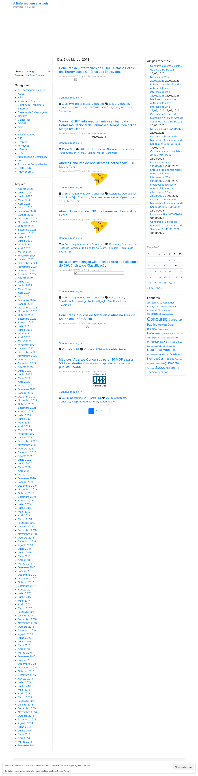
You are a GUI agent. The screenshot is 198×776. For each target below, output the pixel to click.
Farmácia (113, 247)
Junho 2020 (25, 463)
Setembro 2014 (27, 719)
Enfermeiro (127, 107)
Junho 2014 (25, 730)
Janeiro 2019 (25, 526)
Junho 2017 (24, 597)
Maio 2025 (24, 244)
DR (19, 130)
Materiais (111, 349)
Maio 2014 (24, 734)
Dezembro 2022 (27, 352)
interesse (170, 342)
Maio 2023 (24, 333)
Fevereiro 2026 (27, 211)
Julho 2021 (24, 415)
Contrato (162, 325)
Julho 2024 (24, 281)
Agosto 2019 (25, 500)
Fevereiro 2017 (26, 611)
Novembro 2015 (27, 667)
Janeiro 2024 (26, 303)
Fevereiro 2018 (26, 567)
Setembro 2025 (27, 229)
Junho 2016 (25, 641)
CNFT (90, 149)
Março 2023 (25, 340)
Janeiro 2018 (25, 571)
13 (154, 271)
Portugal (150, 363)
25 (180, 277)
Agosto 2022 (25, 366)
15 (165, 271)
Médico (87, 401)
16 (170, 271)
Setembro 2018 (27, 541)
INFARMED (80, 152)
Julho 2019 (24, 504)
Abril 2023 (24, 337)
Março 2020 (25, 474)
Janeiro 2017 (25, 615)
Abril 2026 (24, 203)
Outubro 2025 (26, 225)
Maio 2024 (24, 289)
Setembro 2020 (27, 452)
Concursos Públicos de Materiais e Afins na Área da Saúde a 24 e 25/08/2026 (166, 140)
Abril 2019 (24, 515)
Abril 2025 (24, 248)
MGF (95, 401)
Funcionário (152, 338)
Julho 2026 (24, 192)
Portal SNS (24, 167)
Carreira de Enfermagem (32, 112)
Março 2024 (25, 296)
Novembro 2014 (27, 712)
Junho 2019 (25, 507)
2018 (82, 149)
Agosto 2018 (25, 545)
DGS (20, 127)
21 (160, 277)
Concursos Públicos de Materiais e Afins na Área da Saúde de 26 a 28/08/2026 (166, 118)
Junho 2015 (25, 686)
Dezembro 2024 (27, 263)
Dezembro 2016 (27, 619)
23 (170, 277)
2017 (149, 303)
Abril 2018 (24, 559)
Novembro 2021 (27, 400)
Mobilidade (163, 354)
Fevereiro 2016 (26, 656)
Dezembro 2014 (27, 708)
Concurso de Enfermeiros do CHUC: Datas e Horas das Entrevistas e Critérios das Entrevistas (96, 70)
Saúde (122, 349)
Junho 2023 (25, 329)
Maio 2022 (24, 378)
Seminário (111, 152)
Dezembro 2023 (27, 307)
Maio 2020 (24, 467)
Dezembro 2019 (27, 485)
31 (175, 283)
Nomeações (155, 358)
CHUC (112, 103)
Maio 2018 (24, 556)
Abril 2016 (24, 648)
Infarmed (23, 149)
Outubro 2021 (26, 404)
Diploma (152, 328)
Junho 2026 (25, 196)
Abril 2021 (24, 426)
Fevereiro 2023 (27, 344)
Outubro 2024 (26, 270)
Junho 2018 (25, 552)
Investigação (83, 301)
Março (100, 152)
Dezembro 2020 (27, 441)
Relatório (150, 368)
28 (160, 283)
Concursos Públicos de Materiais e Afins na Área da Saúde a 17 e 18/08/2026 (166, 225)
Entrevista (65, 111)
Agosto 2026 (25, 188)
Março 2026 (25, 207)
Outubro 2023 (26, 314)
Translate (40, 75)
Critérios (107, 107)
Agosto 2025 (25, 233)
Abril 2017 (24, 604)
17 (175, 271)
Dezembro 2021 (27, 396)
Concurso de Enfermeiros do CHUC (80, 107)
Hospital (76, 401)
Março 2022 (25, 385)
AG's (20, 97)
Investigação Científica (105, 301)
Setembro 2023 (27, 318)
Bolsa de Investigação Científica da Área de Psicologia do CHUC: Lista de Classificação (98, 263)
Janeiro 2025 (26, 259)
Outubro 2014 (26, 715)
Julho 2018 (24, 548)
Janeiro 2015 (25, 704)
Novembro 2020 (27, 444)
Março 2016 (25, 652)
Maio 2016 (24, 645)
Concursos (24, 119)
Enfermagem (162, 329)
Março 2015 (25, 697)
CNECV (22, 116)
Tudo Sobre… (26, 171)
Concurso (123, 103)
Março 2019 (25, 519)
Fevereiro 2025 (27, 255)
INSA (21, 153)
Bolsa (112, 297)
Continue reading (70, 97)
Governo (161, 338)
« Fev (150, 287)
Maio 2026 (24, 199)
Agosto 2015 (25, 678)
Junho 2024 (25, 285)
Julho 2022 (24, 370)
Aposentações (26, 101)
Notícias (169, 358)
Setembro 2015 (27, 674)
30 (170, 283)
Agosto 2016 (25, 634)
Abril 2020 (24, 470)
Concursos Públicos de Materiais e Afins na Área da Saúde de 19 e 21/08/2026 (166, 203)
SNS (168, 368)
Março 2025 (25, 251)
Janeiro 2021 (25, 437)
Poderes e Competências (32, 164)
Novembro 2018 (27, 533)
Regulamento (170, 363)
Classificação (67, 301)
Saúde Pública (107, 401)
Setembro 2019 (27, 496)
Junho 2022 (25, 374)
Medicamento (152, 355)
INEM (175, 338)
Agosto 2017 (25, 589)
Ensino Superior (27, 134)
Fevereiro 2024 (27, 300)
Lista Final (154, 350)
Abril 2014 (24, 738)
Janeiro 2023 (26, 348)
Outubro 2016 (26, 626)
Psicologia (65, 304)
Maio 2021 (24, 422)
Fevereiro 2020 (27, 478)
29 (165, 283)
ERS (20, 138)
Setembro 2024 (27, 274)
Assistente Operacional (122, 193)
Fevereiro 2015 (26, 700)
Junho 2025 (25, 240)
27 (154, 283)
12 (149, 271)
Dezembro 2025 (27, 218)
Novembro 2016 (27, 622)
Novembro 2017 (27, 578)
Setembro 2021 (27, 407)
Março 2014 (25, 741)
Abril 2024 (24, 292)
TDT (173, 368)
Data (116, 107)
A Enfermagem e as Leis (31, 3)
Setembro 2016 (27, 630)
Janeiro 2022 (26, 392)
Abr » (159, 287)
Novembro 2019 (27, 489)
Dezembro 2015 (27, 663)
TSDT (70, 251)
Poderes (178, 359)
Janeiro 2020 (26, 481)
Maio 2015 (24, 689)
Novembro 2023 (27, 311)
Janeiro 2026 (26, 214)
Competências (168, 314)
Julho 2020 (24, 459)
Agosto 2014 (25, 723)
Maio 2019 (24, 511)
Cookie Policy (63, 771)
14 (160, 271)
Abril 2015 (24, 693)
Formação (24, 145)
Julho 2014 (24, 726)
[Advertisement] (99, 33)
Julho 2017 (24, 593)
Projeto (158, 363)
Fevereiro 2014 (26, 745)
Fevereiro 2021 (26, 433)
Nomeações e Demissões (32, 156)
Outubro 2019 (26, 493)
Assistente (120, 397)
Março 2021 (25, 430)
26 (149, 283)
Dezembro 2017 (27, 574)
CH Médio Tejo (67, 197)
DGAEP (22, 123)
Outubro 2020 (26, 448)
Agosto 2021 (25, 411)
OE (19, 160)
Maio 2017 (24, 600)
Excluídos (169, 333)
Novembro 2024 (27, 266)
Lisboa (92, 152)
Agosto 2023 (25, 322)
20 (154, 277)
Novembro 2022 (27, 355)
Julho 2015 (24, 682)
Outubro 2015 (26, 671)
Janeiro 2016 (25, 660)
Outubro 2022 (26, 359)
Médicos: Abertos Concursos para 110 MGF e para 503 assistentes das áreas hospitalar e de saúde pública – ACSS (96, 363)
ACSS (21, 93)
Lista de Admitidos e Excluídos (161, 346)
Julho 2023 (24, 326)
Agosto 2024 (25, 277)
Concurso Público (94, 349)
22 (165, 277)
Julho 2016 (24, 637)
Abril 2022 (24, 381)
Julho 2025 (24, 237)
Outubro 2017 (26, 582)
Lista (123, 301)
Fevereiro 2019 (26, 522)
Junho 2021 (25, 418)
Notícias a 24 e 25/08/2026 (166, 128)
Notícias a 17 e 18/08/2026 (166, 214)
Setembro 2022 (27, 363)
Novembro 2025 (27, 222)
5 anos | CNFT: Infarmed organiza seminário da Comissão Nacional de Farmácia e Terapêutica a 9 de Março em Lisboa (98, 125)
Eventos (22, 141)
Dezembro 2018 (27, 530)
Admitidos (168, 302)
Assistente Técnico (156, 310)
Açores (168, 310)
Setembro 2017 (27, 585)
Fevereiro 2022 (27, 389)
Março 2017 (25, 608)
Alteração (151, 306)
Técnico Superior (157, 372)
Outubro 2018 (26, 537)
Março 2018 (25, 563)
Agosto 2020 (25, 455)
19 (149, 277)
